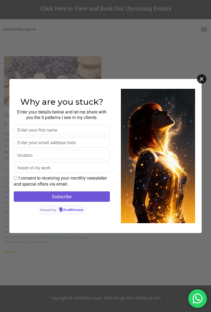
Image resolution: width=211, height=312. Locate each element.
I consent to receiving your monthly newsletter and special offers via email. (60, 181)
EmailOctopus (73, 210)
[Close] (201, 79)
